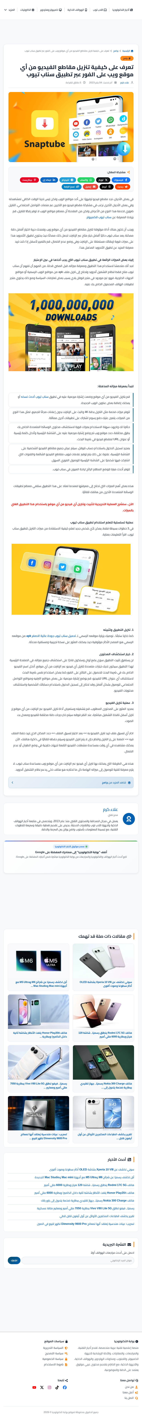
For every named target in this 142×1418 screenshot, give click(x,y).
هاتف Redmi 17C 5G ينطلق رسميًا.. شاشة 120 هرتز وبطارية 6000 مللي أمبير (89, 1185)
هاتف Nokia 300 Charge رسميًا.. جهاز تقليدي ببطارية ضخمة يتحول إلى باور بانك (87, 1200)
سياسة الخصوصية (53, 1358)
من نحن (129, 1386)
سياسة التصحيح (54, 1353)
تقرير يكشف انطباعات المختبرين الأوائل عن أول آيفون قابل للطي (97, 1216)
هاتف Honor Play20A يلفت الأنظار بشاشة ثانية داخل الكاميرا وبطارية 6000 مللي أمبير (84, 1193)
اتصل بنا (129, 1397)
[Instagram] (49, 1387)
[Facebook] (64, 1387)
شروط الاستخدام (54, 1364)
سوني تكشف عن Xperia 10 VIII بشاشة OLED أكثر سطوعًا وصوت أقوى (91, 1169)
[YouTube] (34, 1387)
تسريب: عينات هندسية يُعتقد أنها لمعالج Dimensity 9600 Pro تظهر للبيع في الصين (85, 1224)
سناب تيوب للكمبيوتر (99, 217)
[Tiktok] (57, 1387)
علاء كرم (124, 82)
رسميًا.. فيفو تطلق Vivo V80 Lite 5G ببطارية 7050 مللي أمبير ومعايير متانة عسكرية (85, 1208)
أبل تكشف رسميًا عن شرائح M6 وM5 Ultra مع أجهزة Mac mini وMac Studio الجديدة (84, 1177)
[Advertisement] (71, 35)
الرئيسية (126, 51)
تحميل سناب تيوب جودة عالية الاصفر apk (51, 636)
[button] (9, 10)
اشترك (14, 1260)
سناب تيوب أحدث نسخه (34, 396)
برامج (115, 51)
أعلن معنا (128, 1392)
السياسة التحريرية (53, 1347)
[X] (41, 1387)
